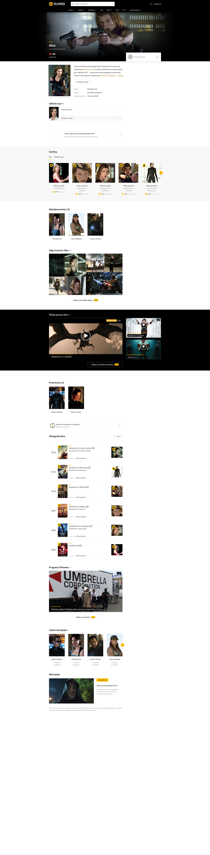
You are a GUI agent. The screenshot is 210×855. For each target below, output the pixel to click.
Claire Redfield (76, 239)
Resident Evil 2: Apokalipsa (79, 526)
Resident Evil (92, 89)
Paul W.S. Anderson (94, 92)
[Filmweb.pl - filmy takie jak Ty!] (57, 4)
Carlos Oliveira (95, 239)
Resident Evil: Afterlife (77, 487)
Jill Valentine (57, 239)
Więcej (120, 75)
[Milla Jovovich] (116, 452)
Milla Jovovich (87, 69)
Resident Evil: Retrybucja (78, 468)
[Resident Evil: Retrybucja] (62, 472)
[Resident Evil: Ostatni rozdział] (62, 452)
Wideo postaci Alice (58, 314)
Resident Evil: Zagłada (77, 506)
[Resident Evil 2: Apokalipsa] (62, 530)
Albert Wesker (56, 412)
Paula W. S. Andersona (108, 75)
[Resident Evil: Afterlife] (62, 491)
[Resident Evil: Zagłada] (62, 511)
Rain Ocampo (76, 412)
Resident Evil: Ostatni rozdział (80, 448)
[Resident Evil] (62, 549)
